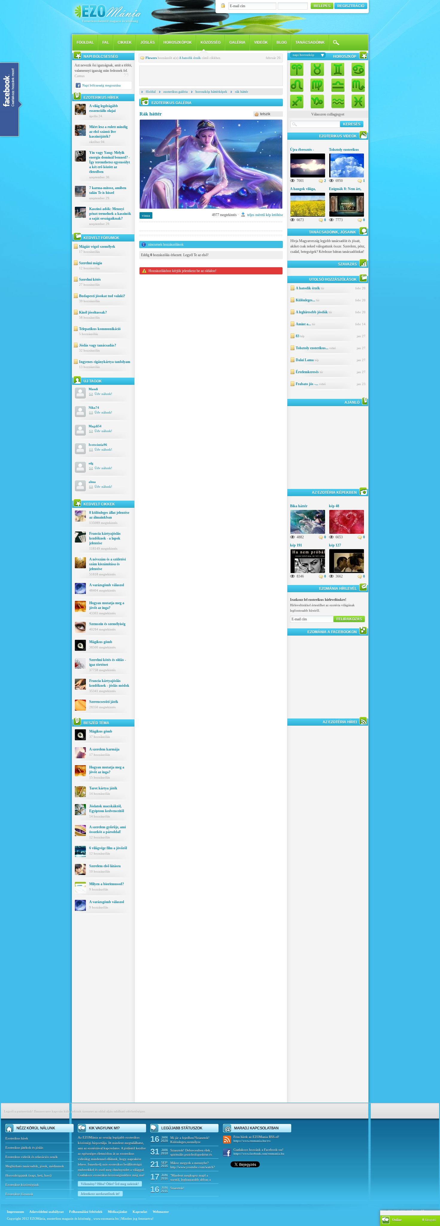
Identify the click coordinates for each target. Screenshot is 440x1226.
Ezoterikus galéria (175, 91)
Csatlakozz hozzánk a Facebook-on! (258, 1151)
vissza (146, 215)
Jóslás (147, 42)
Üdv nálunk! (103, 394)
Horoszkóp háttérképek (211, 91)
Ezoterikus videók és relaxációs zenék (31, 1157)
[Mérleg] (337, 85)
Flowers (151, 58)
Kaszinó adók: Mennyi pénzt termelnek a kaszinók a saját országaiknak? (110, 214)
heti (40, 1175)
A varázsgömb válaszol (106, 585)
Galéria (237, 42)
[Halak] (356, 99)
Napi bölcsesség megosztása (101, 85)
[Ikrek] (337, 70)
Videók (261, 42)
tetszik (265, 114)
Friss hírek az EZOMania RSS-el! (256, 1139)
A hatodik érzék (190, 58)
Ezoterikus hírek (16, 1138)
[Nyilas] (298, 99)
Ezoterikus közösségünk (22, 1184)
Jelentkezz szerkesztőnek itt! (100, 1193)
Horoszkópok (177, 42)
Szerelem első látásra (105, 866)
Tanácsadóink (310, 42)
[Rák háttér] (211, 211)
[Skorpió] (356, 85)
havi (47, 1175)
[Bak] (317, 99)
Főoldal (151, 91)
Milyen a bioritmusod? (106, 884)
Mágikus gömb (100, 642)
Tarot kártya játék (103, 788)
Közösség (211, 42)
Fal (105, 42)
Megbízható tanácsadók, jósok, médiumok (34, 1166)
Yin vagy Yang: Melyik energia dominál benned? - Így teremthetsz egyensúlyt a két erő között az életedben (109, 162)
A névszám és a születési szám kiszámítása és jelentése (107, 564)
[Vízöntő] (337, 99)
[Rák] (356, 70)
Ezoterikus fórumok (19, 1194)
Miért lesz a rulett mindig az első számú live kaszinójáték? (108, 132)
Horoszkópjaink (16, 1175)
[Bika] (317, 70)
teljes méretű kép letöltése (265, 215)
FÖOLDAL (85, 42)
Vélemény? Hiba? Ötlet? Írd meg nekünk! (110, 1184)
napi (33, 1175)
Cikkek (125, 42)
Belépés (322, 6)
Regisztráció (350, 6)
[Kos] (298, 70)
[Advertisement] (103, 1012)
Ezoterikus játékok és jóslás (24, 1147)
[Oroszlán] (298, 85)
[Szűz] (317, 85)
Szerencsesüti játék (103, 702)
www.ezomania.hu (106, 1218)
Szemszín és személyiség (107, 624)
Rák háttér (241, 91)
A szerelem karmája (104, 749)
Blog (282, 42)
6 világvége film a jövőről (108, 848)
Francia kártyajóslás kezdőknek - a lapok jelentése (105, 538)
